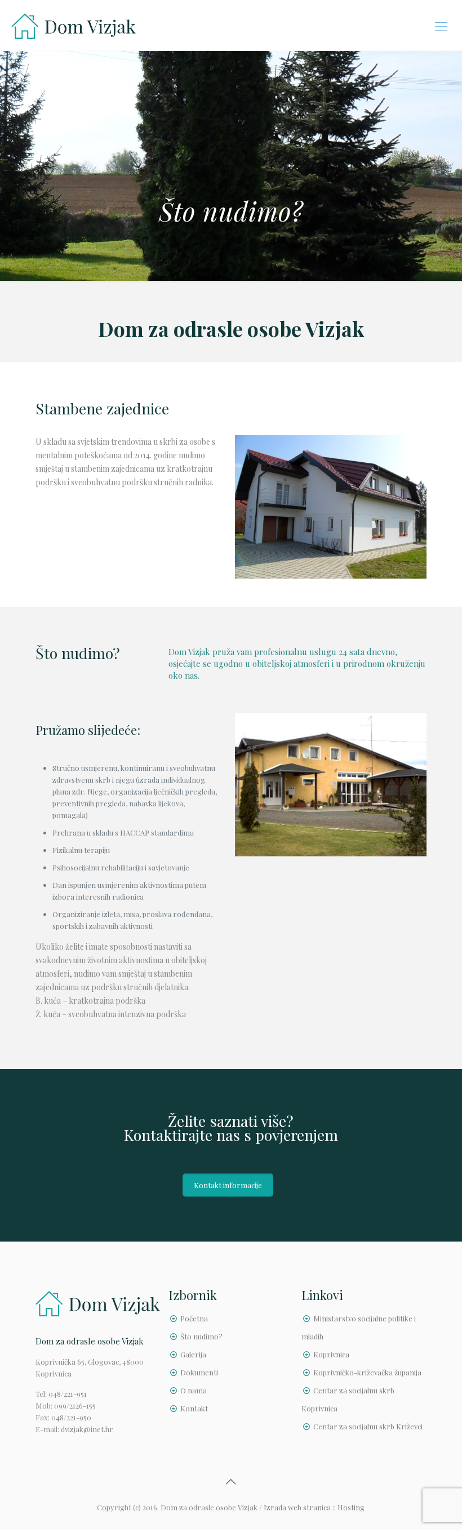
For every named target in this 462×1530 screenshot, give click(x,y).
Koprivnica (331, 1354)
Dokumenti (199, 1372)
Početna (194, 1318)
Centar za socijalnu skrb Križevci (368, 1426)
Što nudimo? (201, 1336)
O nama (193, 1390)
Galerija (193, 1354)
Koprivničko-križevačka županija (367, 1372)
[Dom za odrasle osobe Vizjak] (73, 25)
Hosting (351, 1507)
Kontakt (194, 1408)
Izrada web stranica (297, 1507)
